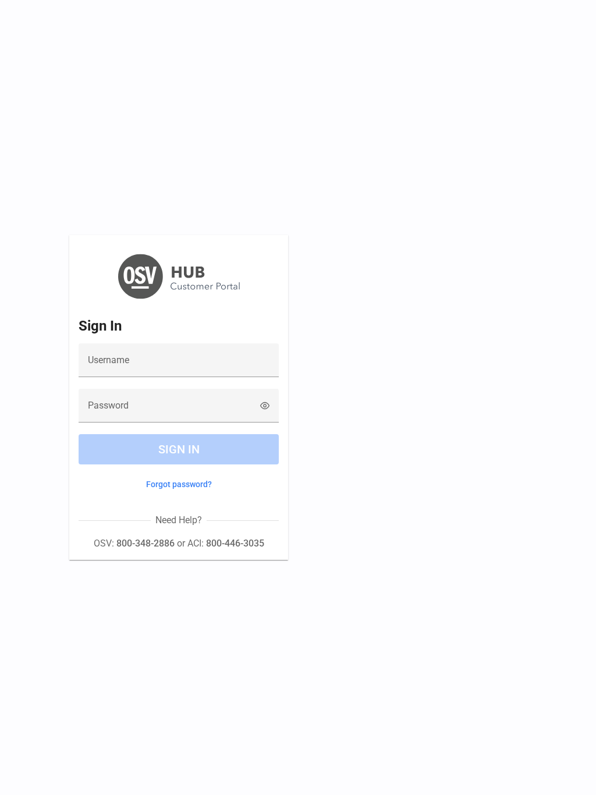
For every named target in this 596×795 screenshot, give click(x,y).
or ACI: (219, 543)
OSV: (134, 543)
